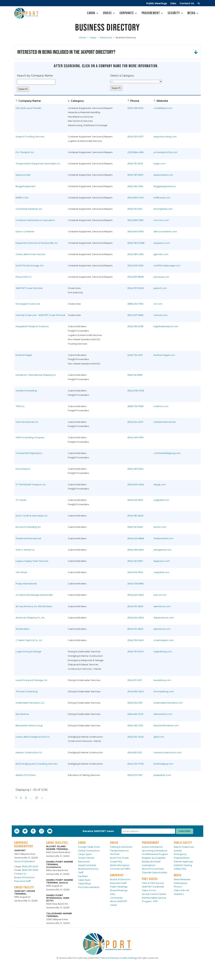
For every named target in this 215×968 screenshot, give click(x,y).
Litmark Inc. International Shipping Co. (36, 375)
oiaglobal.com (161, 500)
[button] (199, 4)
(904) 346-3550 (135, 437)
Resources (106, 37)
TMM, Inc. (20, 406)
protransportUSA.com (165, 152)
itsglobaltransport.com (166, 326)
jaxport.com (160, 288)
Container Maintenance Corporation (35, 220)
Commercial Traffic (120, 869)
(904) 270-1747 (134, 775)
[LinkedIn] (17, 831)
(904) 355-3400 (135, 640)
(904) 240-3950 (135, 617)
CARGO (82, 842)
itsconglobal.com (163, 209)
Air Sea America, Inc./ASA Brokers (34, 606)
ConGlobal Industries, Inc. (29, 209)
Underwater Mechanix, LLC (30, 703)
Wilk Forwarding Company (30, 437)
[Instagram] (42, 831)
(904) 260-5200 (135, 691)
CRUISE (114, 842)
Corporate (127, 13)
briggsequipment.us (165, 186)
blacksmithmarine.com (166, 725)
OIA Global (21, 572)
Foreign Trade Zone (89, 847)
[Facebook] (33, 831)
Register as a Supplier (154, 858)
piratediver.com (162, 775)
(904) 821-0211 (134, 752)
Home (82, 37)
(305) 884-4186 (135, 152)
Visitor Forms (149, 890)
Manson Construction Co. (29, 752)
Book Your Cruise (119, 858)
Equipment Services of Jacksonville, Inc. (37, 243)
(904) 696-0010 (135, 197)
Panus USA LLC (24, 277)
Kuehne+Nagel (24, 355)
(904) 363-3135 (135, 725)
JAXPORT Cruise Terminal (29, 288)
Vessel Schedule (87, 865)
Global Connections (88, 850)
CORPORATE (117, 875)
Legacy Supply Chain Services (32, 561)
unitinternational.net (165, 422)
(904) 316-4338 (135, 326)
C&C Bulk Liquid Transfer (28, 108)
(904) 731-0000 (135, 651)
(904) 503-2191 (134, 703)
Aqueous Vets (23, 175)
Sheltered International (28, 538)
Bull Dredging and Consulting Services (36, 764)
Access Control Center (154, 894)
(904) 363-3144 (135, 186)
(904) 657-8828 (135, 277)
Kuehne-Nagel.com (164, 355)
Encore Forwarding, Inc (28, 527)
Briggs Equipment (25, 186)
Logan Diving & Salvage (28, 651)
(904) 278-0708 (135, 390)
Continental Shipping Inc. (29, 453)
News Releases (182, 879)
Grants (113, 905)
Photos (178, 886)
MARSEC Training (183, 865)
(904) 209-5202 (135, 265)
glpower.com (161, 254)
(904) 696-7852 (135, 220)
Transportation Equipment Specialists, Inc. (38, 163)
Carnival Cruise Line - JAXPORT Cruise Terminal (40, 315)
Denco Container (25, 231)
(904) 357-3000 (30, 866)
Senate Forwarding (26, 390)
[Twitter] (25, 831)
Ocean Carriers (86, 858)
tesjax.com (159, 163)
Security (174, 13)
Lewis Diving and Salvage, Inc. (32, 680)
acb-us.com (160, 595)
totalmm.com (161, 406)
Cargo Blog (84, 883)
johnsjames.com (162, 549)
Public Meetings (156, 3)
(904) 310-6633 (135, 606)
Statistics (179, 894)
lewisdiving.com (162, 680)
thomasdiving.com (164, 691)
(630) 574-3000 (135, 737)
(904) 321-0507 (135, 561)
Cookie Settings (128, 958)
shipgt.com (160, 484)
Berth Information (119, 865)
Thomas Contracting (26, 691)
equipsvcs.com (162, 243)
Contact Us (187, 3)
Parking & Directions (121, 847)
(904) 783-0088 (135, 243)
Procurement (151, 13)
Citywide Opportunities (154, 872)
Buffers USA (22, 197)
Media (191, 13)
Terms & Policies (109, 958)
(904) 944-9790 (135, 231)
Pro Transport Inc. (25, 152)
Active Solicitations (152, 847)
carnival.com (160, 315)
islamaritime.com (163, 714)
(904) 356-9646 (135, 549)
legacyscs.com (162, 561)
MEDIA (177, 875)
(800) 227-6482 (135, 315)
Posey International (26, 583)
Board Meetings (118, 890)
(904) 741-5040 (135, 527)
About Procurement (153, 869)
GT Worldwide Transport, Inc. (31, 484)
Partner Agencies (183, 861)
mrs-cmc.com (161, 220)
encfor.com (160, 527)
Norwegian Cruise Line (28, 304)
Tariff (80, 872)
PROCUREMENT (150, 842)
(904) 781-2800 (135, 515)
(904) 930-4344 (135, 484)
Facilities (83, 876)
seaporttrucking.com (165, 136)
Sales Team (84, 880)
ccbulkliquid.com (163, 108)
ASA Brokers (22, 629)
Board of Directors (24, 877)
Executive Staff (22, 881)
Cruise (107, 13)
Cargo (91, 13)
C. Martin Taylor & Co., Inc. (29, 640)
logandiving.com (163, 651)
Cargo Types (85, 854)
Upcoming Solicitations (154, 850)
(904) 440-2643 (135, 595)
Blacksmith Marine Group (29, 725)
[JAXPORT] (107, 944)
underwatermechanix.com (168, 703)
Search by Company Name (35, 75)
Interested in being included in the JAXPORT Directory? (66, 52)
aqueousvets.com (163, 175)
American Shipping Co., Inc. (30, 617)
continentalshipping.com (167, 453)
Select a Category (122, 75)
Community (116, 898)
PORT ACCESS (150, 879)
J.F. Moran (21, 500)
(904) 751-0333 (135, 163)
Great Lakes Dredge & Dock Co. (33, 737)
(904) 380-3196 (135, 254)
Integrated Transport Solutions (32, 326)
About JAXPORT (118, 901)
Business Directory (88, 869)
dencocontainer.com (165, 231)
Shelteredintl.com (163, 538)
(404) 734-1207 (135, 355)
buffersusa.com (162, 197)
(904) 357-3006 (135, 288)
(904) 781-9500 (135, 175)
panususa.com (161, 277)
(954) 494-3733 (135, 714)
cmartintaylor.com (164, 640)
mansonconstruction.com (168, 752)
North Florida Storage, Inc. (30, 265)
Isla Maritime (22, 714)
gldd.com (159, 737)
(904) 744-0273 (135, 422)
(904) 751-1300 (134, 209)
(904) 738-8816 (135, 583)
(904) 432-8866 (135, 538)
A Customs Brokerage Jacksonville (34, 595)
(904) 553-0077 (135, 136)
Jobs (173, 3)
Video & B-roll (181, 890)
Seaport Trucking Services (30, 136)
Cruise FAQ (116, 861)
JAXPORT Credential (153, 886)
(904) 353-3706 (135, 764)
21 (36, 797)
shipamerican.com (164, 617)
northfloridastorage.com (167, 265)
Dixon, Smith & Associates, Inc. (32, 515)
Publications (180, 883)
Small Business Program (155, 854)
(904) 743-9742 (135, 500)
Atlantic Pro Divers (26, 775)
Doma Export (23, 469)
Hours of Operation (24, 861)
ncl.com (158, 304)
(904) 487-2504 (135, 469)
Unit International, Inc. (27, 422)
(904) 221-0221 (134, 680)
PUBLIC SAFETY (183, 842)
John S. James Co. (25, 549)
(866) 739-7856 (135, 406)
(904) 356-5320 (135, 108)
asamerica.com (162, 606)
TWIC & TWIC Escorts (153, 883)
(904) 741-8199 (134, 375)
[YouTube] (50, 831)
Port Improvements (88, 887)
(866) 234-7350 (135, 304)
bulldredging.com (163, 764)
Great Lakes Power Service (30, 254)
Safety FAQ (180, 869)
